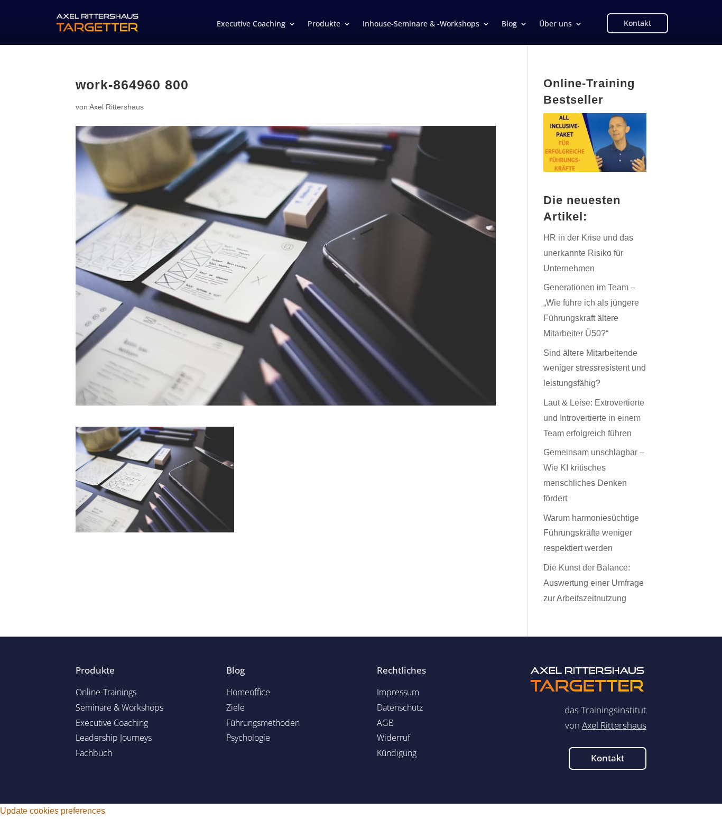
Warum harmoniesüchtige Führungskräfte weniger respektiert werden (591, 533)
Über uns (555, 24)
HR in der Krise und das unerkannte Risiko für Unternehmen (588, 253)
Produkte (324, 24)
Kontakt (637, 23)
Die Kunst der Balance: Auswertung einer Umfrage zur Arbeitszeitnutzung (593, 583)
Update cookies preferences (52, 810)
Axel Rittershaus (116, 107)
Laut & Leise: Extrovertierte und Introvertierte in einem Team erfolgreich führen (593, 418)
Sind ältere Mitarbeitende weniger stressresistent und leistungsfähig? (594, 368)
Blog (509, 24)
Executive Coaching (251, 24)
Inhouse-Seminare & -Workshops (421, 24)
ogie (248, 737)
